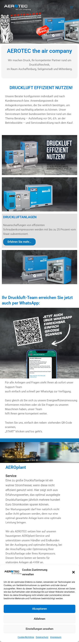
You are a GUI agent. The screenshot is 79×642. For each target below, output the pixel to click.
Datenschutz (42, 637)
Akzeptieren (39, 608)
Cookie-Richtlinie (26, 637)
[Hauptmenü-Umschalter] (71, 7)
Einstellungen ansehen (39, 628)
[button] (73, 572)
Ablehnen (39, 618)
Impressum (55, 637)
